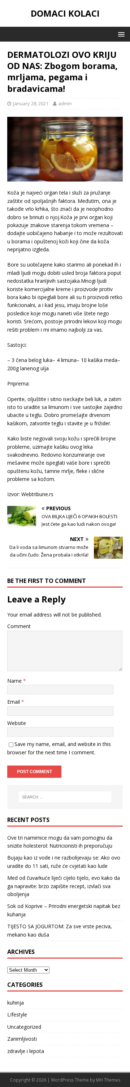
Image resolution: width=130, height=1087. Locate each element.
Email (14, 701)
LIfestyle (17, 1014)
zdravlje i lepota (25, 1051)
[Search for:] (65, 797)
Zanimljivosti (22, 1038)
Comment (19, 626)
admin (65, 103)
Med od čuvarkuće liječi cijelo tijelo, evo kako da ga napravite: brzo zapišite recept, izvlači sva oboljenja (63, 886)
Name (15, 680)
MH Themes (108, 1080)
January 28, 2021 (30, 103)
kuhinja (15, 1002)
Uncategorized (24, 1026)
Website (16, 723)
